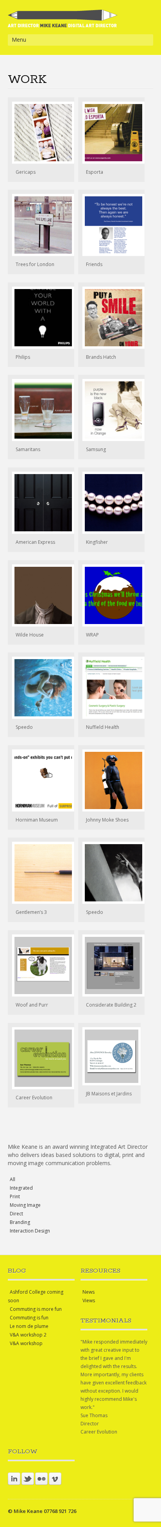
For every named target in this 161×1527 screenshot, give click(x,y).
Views (88, 1300)
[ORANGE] (111, 410)
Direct (16, 1213)
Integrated (21, 1188)
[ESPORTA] (111, 132)
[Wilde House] (41, 595)
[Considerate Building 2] (111, 965)
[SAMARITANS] (41, 410)
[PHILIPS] (41, 317)
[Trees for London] (41, 225)
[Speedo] (111, 872)
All (12, 1179)
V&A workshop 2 (28, 1334)
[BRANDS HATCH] (111, 317)
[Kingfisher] (111, 502)
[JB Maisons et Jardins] (109, 1056)
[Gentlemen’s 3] (41, 872)
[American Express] (41, 502)
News (88, 1292)
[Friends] (111, 225)
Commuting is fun (29, 1317)
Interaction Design (30, 1230)
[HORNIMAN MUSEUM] (41, 780)
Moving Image (25, 1205)
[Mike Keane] (63, 24)
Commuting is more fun (36, 1309)
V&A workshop (26, 1343)
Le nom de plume (29, 1326)
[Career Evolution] (41, 1058)
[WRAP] (111, 595)
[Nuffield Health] (111, 687)
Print (15, 1196)
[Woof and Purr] (41, 965)
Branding (20, 1222)
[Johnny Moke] (111, 780)
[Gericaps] (41, 132)
